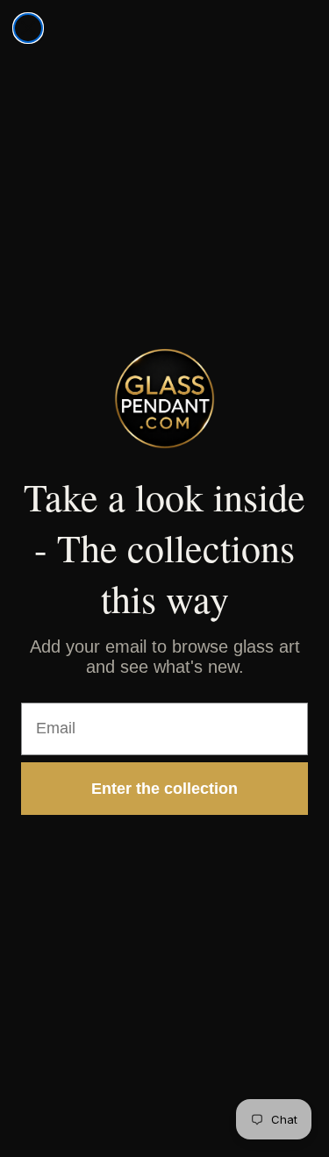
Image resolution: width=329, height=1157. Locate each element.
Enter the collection (164, 788)
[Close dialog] (28, 28)
